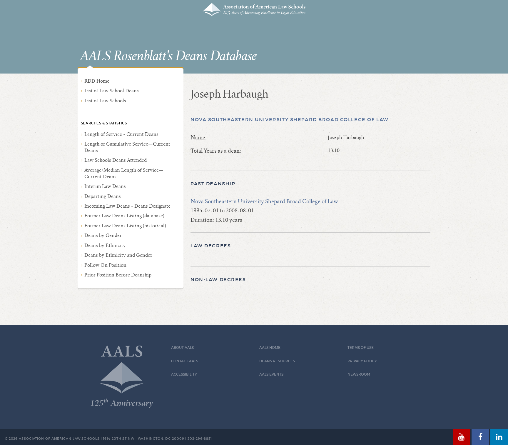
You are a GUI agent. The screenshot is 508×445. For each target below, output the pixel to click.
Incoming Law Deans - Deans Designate (127, 206)
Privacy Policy (362, 361)
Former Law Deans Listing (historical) (125, 226)
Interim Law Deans (105, 186)
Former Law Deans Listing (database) (124, 216)
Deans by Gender (103, 235)
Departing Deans (102, 196)
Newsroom (358, 374)
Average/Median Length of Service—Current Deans (123, 173)
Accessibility (184, 374)
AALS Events (271, 374)
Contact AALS (184, 361)
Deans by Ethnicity (105, 245)
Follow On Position (105, 265)
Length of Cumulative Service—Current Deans (127, 147)
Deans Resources (277, 361)
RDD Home (96, 81)
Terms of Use (360, 347)
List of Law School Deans (111, 91)
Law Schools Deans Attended (115, 160)
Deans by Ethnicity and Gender (118, 255)
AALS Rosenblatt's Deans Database (168, 56)
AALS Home (269, 347)
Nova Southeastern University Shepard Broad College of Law (289, 119)
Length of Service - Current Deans (121, 134)
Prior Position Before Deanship (117, 275)
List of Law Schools (105, 101)
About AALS (182, 347)
